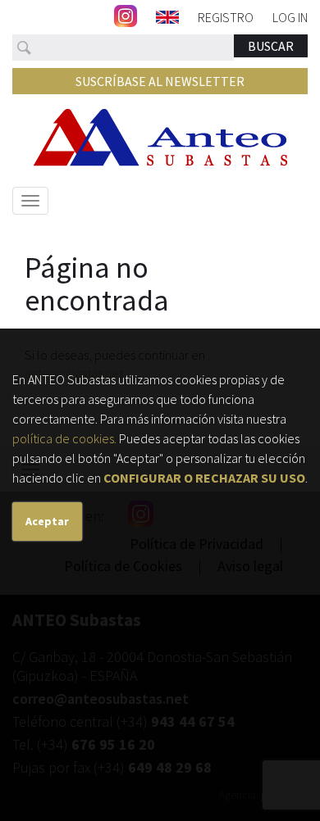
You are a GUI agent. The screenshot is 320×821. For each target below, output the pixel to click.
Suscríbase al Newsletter (160, 81)
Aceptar (47, 521)
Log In (290, 16)
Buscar (271, 46)
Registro (226, 16)
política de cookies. (64, 438)
